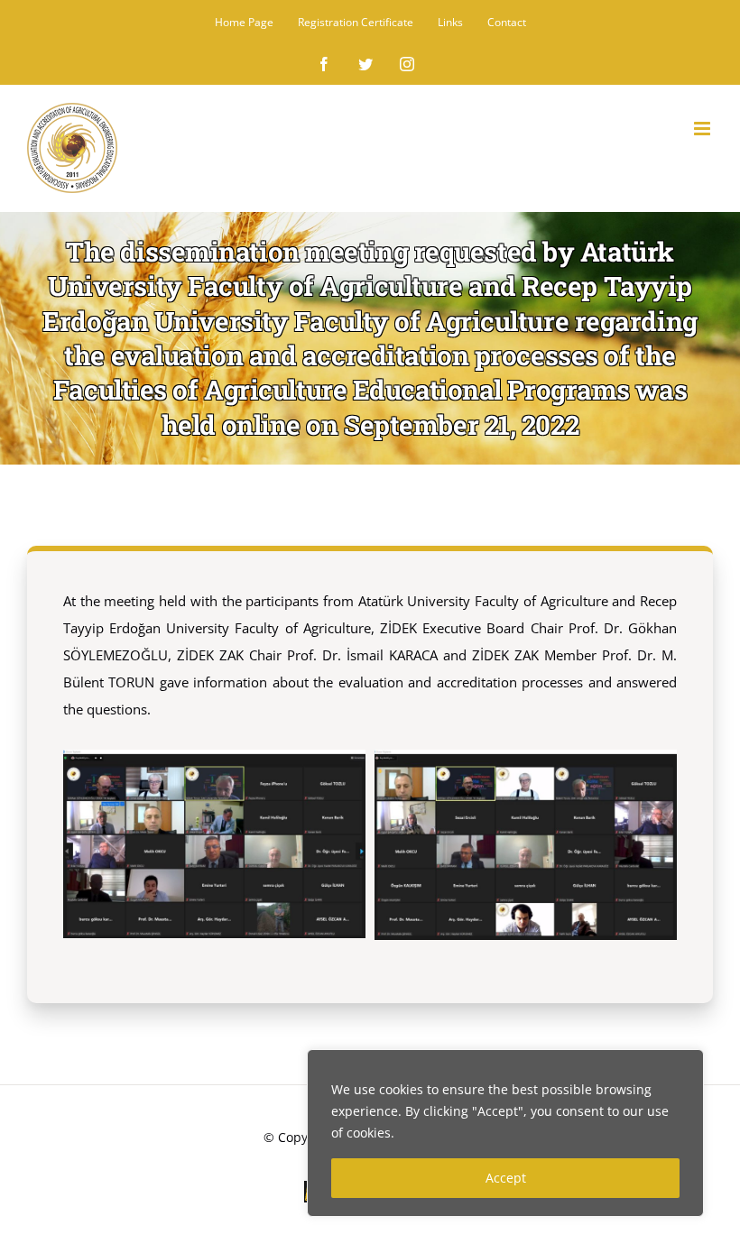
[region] (505, 1133)
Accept (506, 1177)
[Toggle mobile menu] (703, 128)
